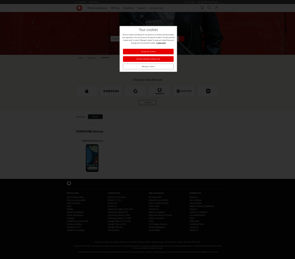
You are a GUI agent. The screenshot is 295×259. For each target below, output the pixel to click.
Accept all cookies (148, 52)
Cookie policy (161, 43)
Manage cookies (148, 66)
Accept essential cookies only (148, 59)
